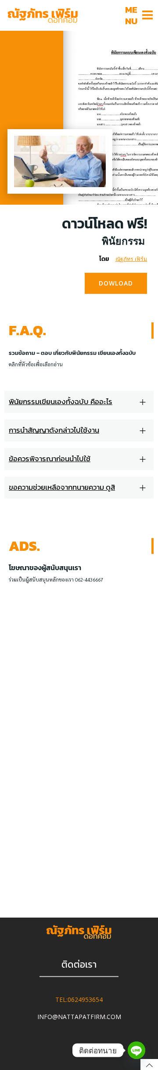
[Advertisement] (79, 631)
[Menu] (147, 15)
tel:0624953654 (79, 1000)
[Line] (136, 1050)
